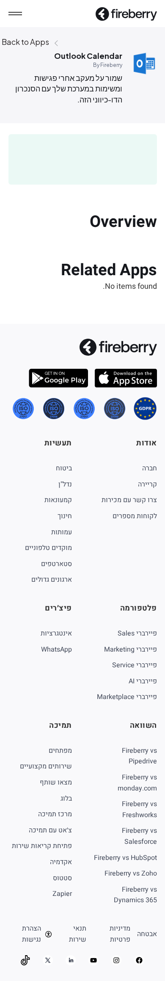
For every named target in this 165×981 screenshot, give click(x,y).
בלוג (66, 798)
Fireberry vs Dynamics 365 (135, 895)
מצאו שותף (56, 782)
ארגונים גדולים (51, 580)
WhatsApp (56, 649)
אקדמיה (61, 862)
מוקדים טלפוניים (48, 548)
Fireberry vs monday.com (137, 782)
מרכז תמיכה (55, 814)
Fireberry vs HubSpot (125, 858)
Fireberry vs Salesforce (139, 836)
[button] (15, 13)
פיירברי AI (143, 681)
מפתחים (60, 751)
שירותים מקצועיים (46, 766)
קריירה (147, 484)
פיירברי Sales (137, 633)
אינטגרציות (56, 633)
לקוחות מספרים (135, 516)
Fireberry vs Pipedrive (139, 756)
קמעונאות (58, 500)
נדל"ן (65, 484)
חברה (149, 468)
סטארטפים (56, 564)
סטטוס (62, 878)
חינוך (65, 516)
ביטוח (64, 468)
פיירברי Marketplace (127, 697)
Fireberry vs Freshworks (139, 809)
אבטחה (147, 934)
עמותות (61, 532)
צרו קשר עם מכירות (129, 500)
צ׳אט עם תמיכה (50, 830)
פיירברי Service (134, 665)
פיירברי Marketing (130, 649)
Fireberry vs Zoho (130, 873)
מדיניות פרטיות (120, 934)
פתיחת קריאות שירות (42, 846)
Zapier (62, 894)
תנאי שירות (77, 934)
